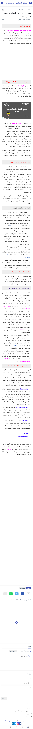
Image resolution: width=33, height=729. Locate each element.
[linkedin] (13, 723)
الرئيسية (28, 9)
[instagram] (18, 723)
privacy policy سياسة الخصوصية (22, 711)
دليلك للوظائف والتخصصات (16, 3)
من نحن (29, 708)
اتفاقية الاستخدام (26, 717)
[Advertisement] (16, 62)
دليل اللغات (19, 9)
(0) (2, 20)
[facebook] (20, 723)
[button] (22, 593)
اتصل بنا (29, 714)
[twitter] (15, 723)
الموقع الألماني (15, 345)
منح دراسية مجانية (14, 226)
